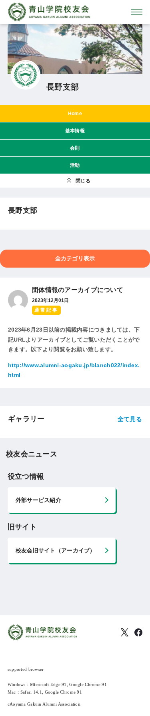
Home (75, 113)
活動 (75, 165)
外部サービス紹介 (38, 500)
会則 (75, 148)
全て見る (130, 419)
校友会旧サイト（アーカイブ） (56, 550)
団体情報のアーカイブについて (77, 289)
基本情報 (75, 131)
